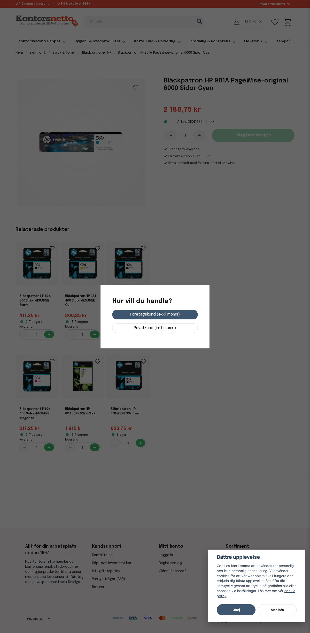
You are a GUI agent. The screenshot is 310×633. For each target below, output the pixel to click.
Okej (236, 610)
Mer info (277, 610)
